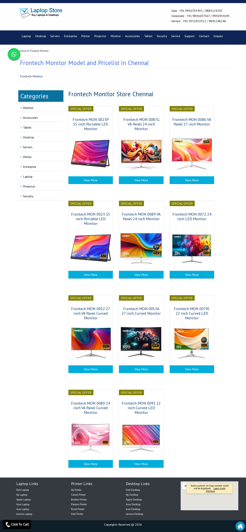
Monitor (116, 36)
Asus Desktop (133, 504)
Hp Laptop (21, 494)
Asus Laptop (23, 504)
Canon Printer (78, 494)
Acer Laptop (22, 509)
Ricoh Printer (78, 509)
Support (189, 36)
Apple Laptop (23, 499)
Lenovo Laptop (24, 514)
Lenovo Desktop (134, 514)
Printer (85, 36)
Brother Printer (79, 499)
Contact (204, 36)
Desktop (40, 36)
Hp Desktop (132, 494)
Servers (55, 36)
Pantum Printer (79, 504)
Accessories (132, 36)
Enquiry (218, 36)
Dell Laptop (22, 490)
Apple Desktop (134, 499)
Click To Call (20, 524)
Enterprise (70, 36)
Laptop (26, 36)
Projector (100, 36)
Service (175, 36)
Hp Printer (76, 490)
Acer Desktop (133, 509)
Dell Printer (77, 514)
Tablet (148, 36)
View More (90, 180)
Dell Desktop (133, 490)
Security (162, 36)
